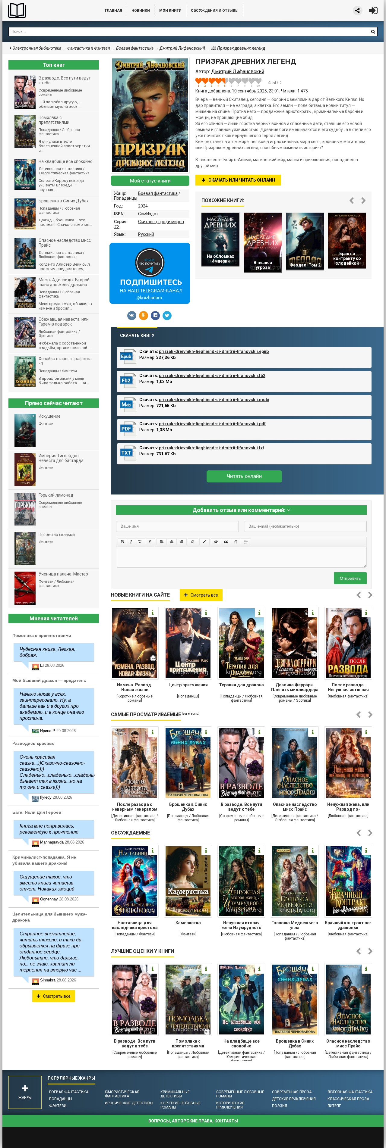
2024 (143, 206)
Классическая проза (348, 1099)
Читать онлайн (244, 476)
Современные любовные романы (240, 1094)
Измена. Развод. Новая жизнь (134, 687)
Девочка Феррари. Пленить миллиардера (294, 687)
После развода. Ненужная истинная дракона (348, 687)
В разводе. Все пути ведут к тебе (241, 807)
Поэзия (279, 1106)
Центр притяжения (188, 684)
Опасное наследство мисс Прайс (295, 807)
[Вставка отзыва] (226, 541)
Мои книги (170, 10)
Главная (113, 10)
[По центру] (171, 541)
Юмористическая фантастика (122, 1094)
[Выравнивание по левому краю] (162, 541)
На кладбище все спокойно (241, 1043)
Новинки (140, 10)
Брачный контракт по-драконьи (348, 925)
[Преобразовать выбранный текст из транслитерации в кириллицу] (236, 541)
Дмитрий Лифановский (182, 48)
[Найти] (373, 31)
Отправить (350, 578)
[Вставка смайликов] (193, 541)
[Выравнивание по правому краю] (181, 541)
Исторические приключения (230, 1105)
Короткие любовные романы (180, 1105)
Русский (146, 234)
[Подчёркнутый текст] (140, 541)
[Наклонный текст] (131, 541)
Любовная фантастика (349, 1092)
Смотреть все (204, 595)
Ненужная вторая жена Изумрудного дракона (241, 925)
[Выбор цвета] (204, 541)
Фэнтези (57, 1106)
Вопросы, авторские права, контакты (193, 1120)
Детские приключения (294, 1099)
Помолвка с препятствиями (188, 1043)
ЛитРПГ (334, 1106)
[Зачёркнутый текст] (150, 541)
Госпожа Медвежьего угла (294, 925)
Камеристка (188, 922)
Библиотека (47, 10)
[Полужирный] (122, 541)
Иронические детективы (129, 1103)
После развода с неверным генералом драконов (134, 807)
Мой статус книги (150, 181)
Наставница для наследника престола (135, 925)
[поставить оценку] (202, 82)
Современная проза (292, 1092)
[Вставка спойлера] (246, 541)
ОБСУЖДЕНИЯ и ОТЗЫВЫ (215, 10)
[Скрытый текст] (216, 541)
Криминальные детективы (175, 1094)
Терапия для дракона (241, 684)
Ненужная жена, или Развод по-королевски (348, 807)
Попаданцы (125, 198)
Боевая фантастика (158, 193)
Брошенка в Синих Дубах (188, 807)
